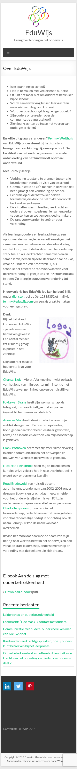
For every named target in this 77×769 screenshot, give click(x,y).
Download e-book (18, 592)
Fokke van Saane (14, 402)
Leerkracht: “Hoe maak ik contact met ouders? (35, 622)
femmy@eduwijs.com (18, 301)
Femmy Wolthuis (60, 138)
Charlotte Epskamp (16, 508)
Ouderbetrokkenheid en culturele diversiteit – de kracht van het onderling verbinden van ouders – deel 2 (37, 658)
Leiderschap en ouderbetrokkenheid (28, 614)
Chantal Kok (12, 379)
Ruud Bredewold (15, 483)
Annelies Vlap (13, 420)
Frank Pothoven (14, 448)
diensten (18, 296)
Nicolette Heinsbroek (18, 465)
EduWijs (38, 32)
